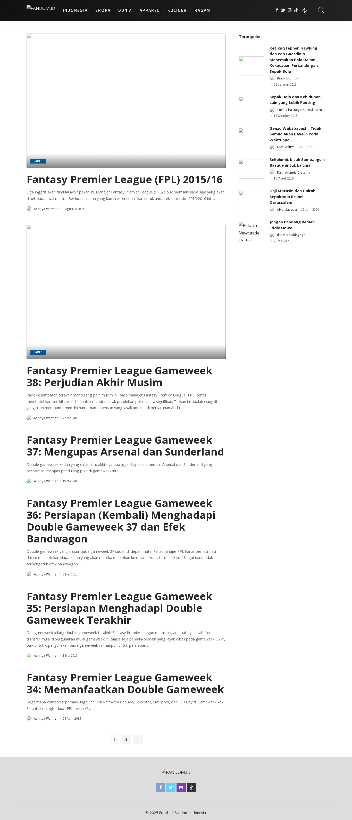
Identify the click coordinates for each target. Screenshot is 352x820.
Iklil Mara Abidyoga (291, 235)
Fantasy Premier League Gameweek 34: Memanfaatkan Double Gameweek (125, 683)
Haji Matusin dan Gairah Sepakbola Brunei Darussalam (292, 196)
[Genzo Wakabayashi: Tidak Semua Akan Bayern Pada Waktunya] (251, 137)
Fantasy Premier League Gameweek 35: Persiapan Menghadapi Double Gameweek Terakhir (119, 608)
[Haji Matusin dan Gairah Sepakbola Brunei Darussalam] (251, 200)
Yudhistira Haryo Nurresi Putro (299, 109)
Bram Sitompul (288, 78)
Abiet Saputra (287, 209)
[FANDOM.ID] (41, 10)
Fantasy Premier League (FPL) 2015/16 (125, 179)
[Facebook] (277, 10)
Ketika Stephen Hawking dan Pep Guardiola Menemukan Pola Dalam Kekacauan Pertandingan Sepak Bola (294, 59)
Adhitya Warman (46, 208)
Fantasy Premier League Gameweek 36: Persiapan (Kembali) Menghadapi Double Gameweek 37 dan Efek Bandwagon (121, 521)
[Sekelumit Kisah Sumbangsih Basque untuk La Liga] (251, 168)
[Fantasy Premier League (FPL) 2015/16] (126, 101)
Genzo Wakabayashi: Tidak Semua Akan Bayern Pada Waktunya (295, 134)
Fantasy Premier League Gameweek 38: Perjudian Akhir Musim (119, 376)
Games (38, 161)
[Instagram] (290, 10)
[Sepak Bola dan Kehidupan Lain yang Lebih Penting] (251, 106)
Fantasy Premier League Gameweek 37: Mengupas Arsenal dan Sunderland (125, 446)
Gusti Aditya (286, 147)
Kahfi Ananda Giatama (293, 172)
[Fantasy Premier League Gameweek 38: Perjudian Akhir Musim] (126, 292)
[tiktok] (296, 10)
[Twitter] (283, 10)
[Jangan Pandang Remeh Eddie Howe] (251, 231)
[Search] (321, 10)
